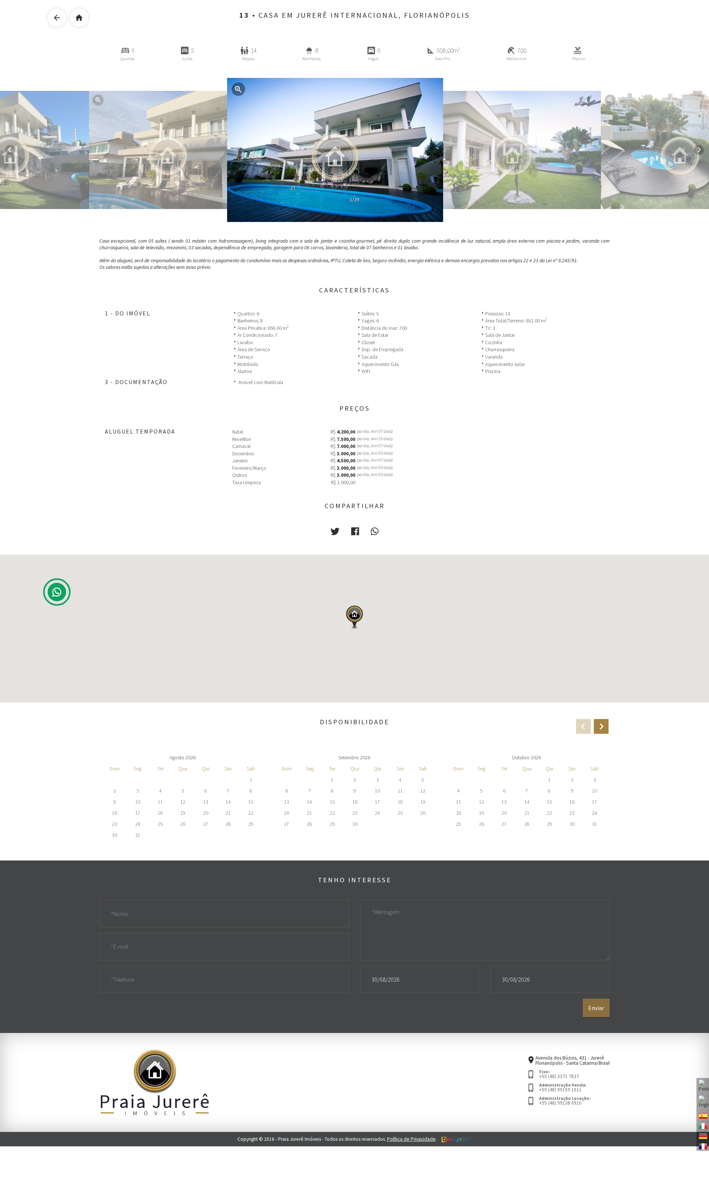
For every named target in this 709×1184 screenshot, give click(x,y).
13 (244, 15)
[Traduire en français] (702, 1145)
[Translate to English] (702, 1102)
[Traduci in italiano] (702, 1125)
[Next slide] (699, 150)
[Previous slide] (583, 726)
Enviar (596, 1008)
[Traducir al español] (702, 1115)
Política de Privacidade (411, 1139)
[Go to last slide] (10, 150)
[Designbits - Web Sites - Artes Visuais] (457, 1139)
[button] (334, 531)
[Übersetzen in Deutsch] (702, 1135)
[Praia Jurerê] (154, 1082)
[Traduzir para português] (702, 1086)
